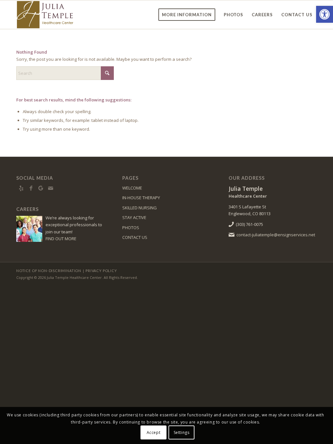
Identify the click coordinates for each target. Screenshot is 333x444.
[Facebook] (31, 188)
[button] (324, 14)
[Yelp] (21, 188)
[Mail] (50, 188)
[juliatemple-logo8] (61, 14)
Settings (182, 432)
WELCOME (132, 188)
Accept (154, 432)
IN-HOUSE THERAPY (141, 198)
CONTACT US (134, 237)
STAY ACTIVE (134, 217)
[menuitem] (187, 14)
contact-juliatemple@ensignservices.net (275, 235)
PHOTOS (130, 227)
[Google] (41, 188)
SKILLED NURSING (139, 208)
